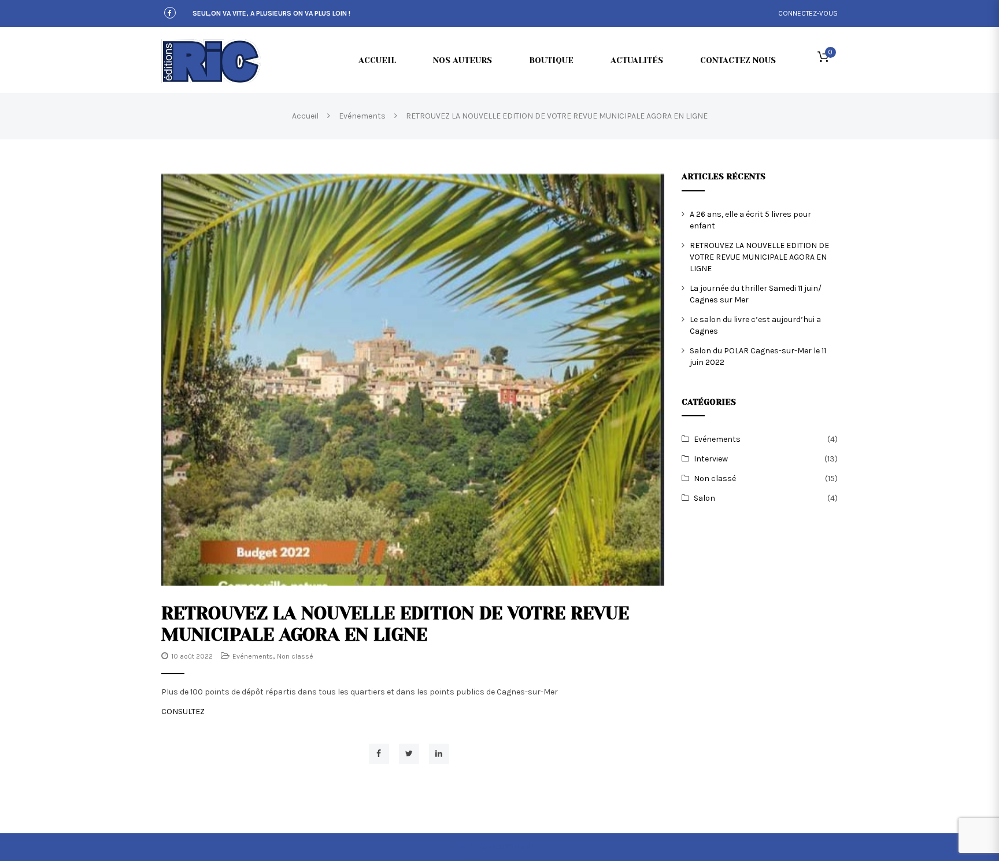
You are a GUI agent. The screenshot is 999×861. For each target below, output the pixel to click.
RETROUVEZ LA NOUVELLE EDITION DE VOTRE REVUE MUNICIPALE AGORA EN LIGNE (759, 257)
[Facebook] (170, 13)
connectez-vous (808, 13)
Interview (711, 459)
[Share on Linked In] (439, 754)
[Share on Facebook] (379, 754)
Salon (704, 498)
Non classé (295, 656)
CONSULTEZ (183, 711)
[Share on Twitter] (409, 754)
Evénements (252, 656)
